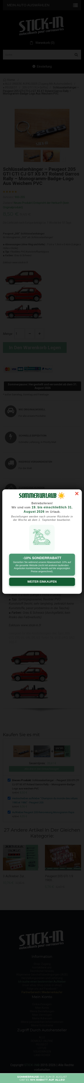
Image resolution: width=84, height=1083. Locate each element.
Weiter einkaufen (42, 581)
